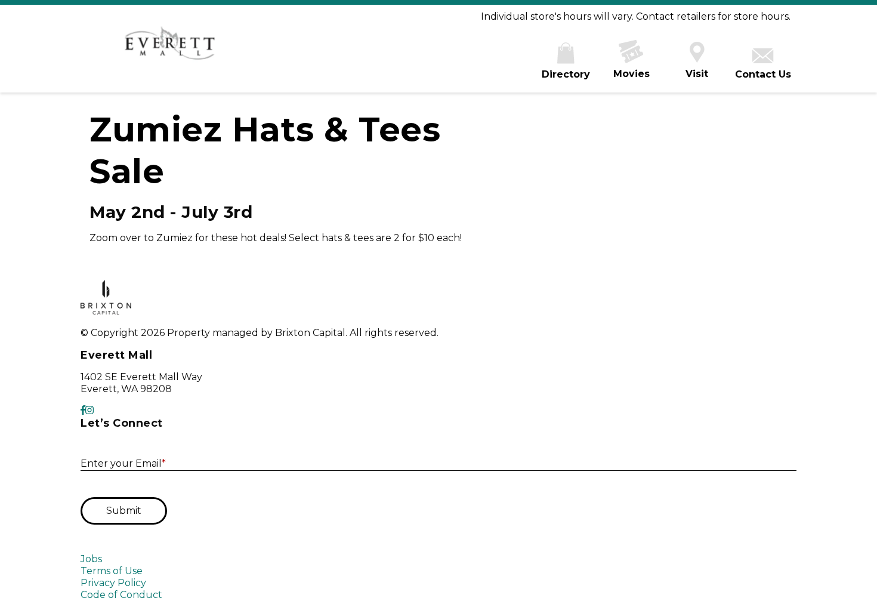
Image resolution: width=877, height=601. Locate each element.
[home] (170, 49)
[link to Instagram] (89, 410)
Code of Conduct (121, 594)
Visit (696, 73)
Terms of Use (112, 571)
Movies (631, 73)
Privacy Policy (113, 582)
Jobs (91, 559)
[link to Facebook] (83, 410)
